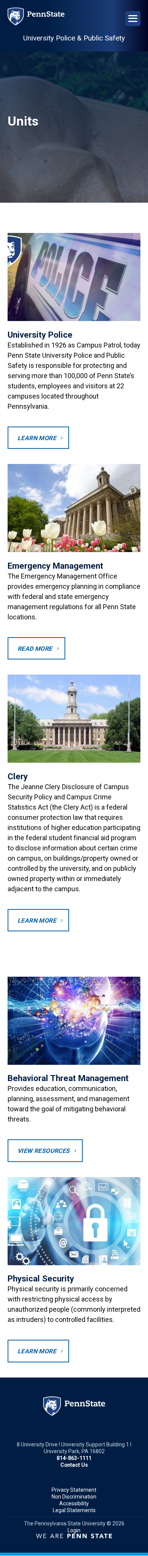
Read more (34, 648)
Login (74, 1530)
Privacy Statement (74, 1490)
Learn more (36, 920)
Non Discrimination (74, 1497)
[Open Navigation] (132, 18)
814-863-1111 (74, 1458)
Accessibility (74, 1503)
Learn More (36, 438)
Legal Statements (74, 1510)
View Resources (43, 1150)
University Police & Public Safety (74, 38)
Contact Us (74, 1465)
